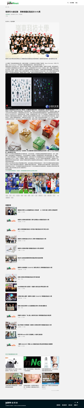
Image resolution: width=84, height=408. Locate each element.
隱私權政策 (64, 405)
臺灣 (25, 195)
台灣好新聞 (8, 14)
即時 (8, 7)
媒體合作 (76, 405)
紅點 (7, 195)
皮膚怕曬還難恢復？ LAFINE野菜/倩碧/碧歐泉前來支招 (50, 369)
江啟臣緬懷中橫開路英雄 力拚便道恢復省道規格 (13, 386)
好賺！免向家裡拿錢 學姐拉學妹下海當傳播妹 (32, 369)
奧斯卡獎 (49, 195)
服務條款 (58, 405)
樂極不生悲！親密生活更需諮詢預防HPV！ (50, 386)
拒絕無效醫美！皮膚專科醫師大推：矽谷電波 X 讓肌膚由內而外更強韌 (32, 386)
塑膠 (22, 195)
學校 (12, 197)
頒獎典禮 (8, 197)
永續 (45, 195)
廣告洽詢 (70, 405)
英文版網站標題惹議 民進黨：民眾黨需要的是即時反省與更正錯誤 (21, 170)
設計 (10, 195)
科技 (54, 195)
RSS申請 (72, 2)
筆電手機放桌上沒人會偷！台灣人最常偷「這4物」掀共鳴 (13, 369)
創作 (32, 195)
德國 (29, 195)
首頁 (6, 7)
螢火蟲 (18, 195)
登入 (77, 2)
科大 (14, 195)
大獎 (36, 195)
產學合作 (40, 195)
